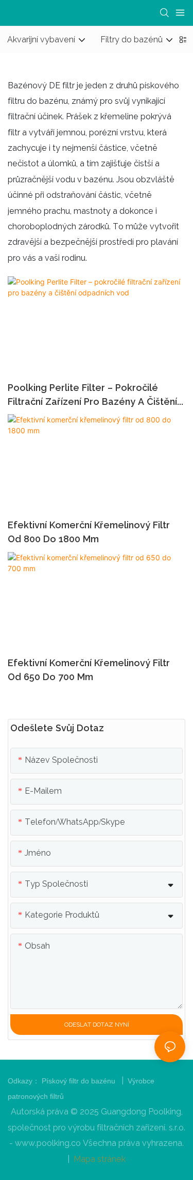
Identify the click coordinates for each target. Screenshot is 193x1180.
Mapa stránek (99, 1159)
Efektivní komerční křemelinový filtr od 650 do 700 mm (89, 669)
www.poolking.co (49, 1143)
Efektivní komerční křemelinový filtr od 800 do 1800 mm (89, 532)
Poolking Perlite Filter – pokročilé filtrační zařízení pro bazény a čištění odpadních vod (92, 395)
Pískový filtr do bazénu (79, 1081)
